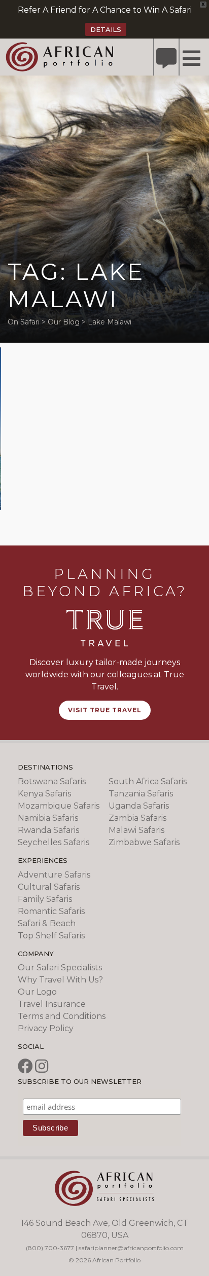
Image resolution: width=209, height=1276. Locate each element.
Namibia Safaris (48, 818)
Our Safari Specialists (60, 967)
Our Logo (37, 992)
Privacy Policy (46, 1028)
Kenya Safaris (44, 793)
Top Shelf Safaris (51, 935)
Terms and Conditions (62, 1016)
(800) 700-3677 (50, 1248)
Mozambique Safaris (58, 806)
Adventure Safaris (54, 875)
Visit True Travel (105, 710)
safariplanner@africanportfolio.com (131, 1248)
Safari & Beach (47, 923)
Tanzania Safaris (141, 793)
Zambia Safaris (137, 818)
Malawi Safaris (136, 830)
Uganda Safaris (139, 806)
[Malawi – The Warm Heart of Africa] (0, 428)
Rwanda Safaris (48, 830)
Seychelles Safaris (53, 842)
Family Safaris (45, 899)
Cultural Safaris (49, 887)
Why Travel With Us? (60, 980)
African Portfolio (59, 56)
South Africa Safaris (148, 781)
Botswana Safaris (52, 781)
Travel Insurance (52, 1004)
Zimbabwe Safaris (144, 842)
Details (105, 29)
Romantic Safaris (51, 911)
